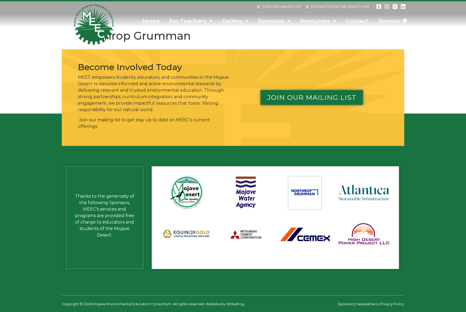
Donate (390, 21)
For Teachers (188, 21)
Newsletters (367, 304)
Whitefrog (235, 304)
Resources (315, 21)
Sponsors (271, 21)
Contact (357, 21)
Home (151, 21)
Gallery (232, 21)
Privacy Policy (392, 304)
